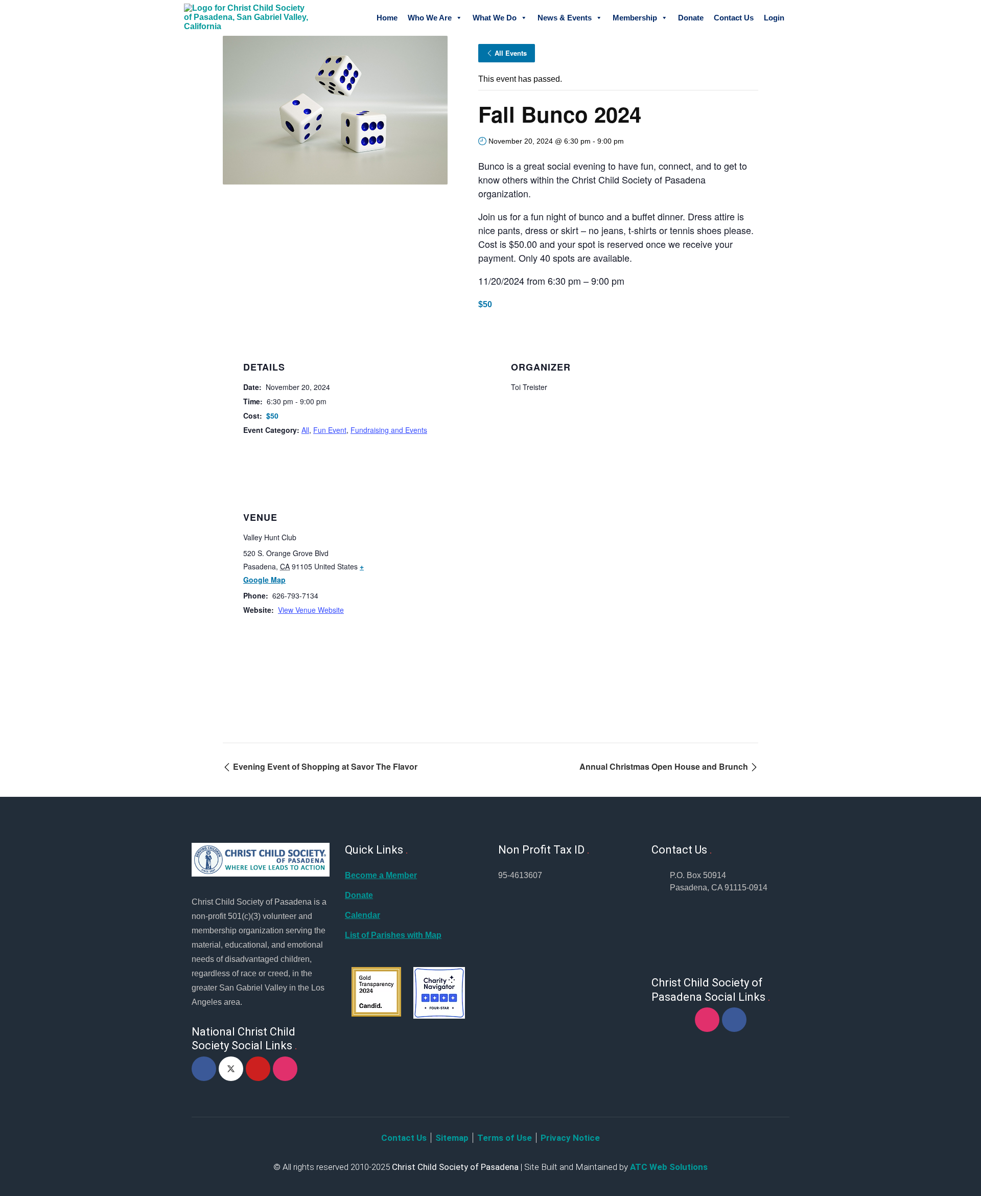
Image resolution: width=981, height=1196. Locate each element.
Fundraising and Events (389, 430)
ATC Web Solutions (669, 1167)
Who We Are (430, 17)
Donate (691, 17)
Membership (635, 17)
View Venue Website (311, 610)
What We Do (495, 17)
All (305, 430)
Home (387, 17)
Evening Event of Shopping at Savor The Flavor (324, 766)
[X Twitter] (231, 1068)
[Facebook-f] (204, 1068)
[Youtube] (258, 1068)
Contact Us (734, 17)
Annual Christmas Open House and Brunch (664, 766)
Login (774, 17)
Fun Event (329, 430)
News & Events (565, 17)
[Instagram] (285, 1068)
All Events (511, 53)
